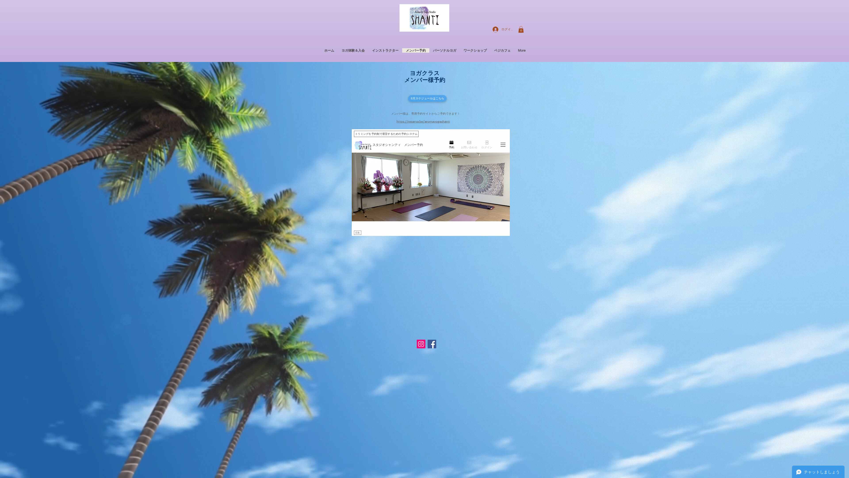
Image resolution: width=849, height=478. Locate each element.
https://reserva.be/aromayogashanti (423, 121)
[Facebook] (432, 344)
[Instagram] (421, 344)
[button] (521, 29)
